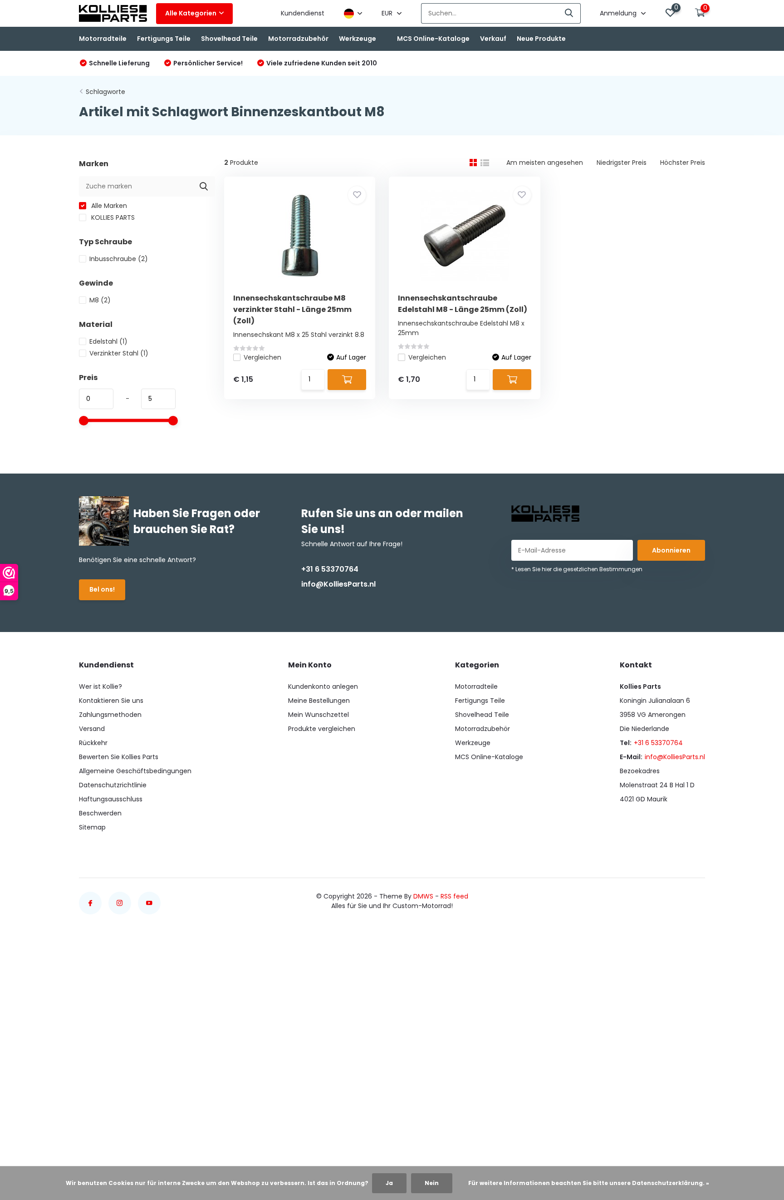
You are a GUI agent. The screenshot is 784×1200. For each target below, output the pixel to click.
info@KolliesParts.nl (338, 584)
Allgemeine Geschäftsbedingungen (135, 770)
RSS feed (454, 896)
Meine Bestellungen (319, 700)
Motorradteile (103, 38)
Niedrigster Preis (622, 162)
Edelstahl (108, 341)
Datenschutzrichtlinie (113, 785)
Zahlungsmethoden (110, 714)
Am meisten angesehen (544, 162)
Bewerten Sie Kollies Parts (118, 756)
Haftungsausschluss (110, 799)
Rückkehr (93, 742)
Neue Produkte (541, 38)
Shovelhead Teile (229, 38)
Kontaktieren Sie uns (111, 700)
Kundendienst (302, 13)
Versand (92, 728)
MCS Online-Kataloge (433, 38)
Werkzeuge (357, 38)
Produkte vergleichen (321, 728)
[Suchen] (569, 13)
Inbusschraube (118, 258)
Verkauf (493, 38)
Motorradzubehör (298, 38)
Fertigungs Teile (164, 38)
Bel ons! (102, 589)
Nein (432, 1183)
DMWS (423, 896)
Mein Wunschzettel (318, 714)
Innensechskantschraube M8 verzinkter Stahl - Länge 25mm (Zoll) (292, 309)
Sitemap (92, 827)
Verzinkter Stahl (118, 353)
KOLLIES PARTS (112, 217)
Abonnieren (671, 550)
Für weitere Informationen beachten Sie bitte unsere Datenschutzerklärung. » (588, 1183)
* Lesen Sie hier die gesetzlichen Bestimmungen (576, 569)
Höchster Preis (682, 162)
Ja (389, 1183)
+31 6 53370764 (329, 569)
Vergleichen (262, 357)
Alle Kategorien (190, 13)
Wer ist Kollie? (100, 686)
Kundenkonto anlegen (323, 686)
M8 (100, 300)
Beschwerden (100, 813)
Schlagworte (105, 91)
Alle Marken (108, 205)
